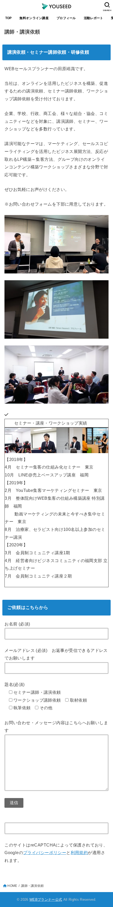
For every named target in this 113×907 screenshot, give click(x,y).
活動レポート (93, 18)
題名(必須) (14, 684)
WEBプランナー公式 (45, 899)
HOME (12, 885)
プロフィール (66, 18)
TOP (8, 18)
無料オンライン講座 (34, 18)
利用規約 (79, 852)
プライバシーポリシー (44, 852)
